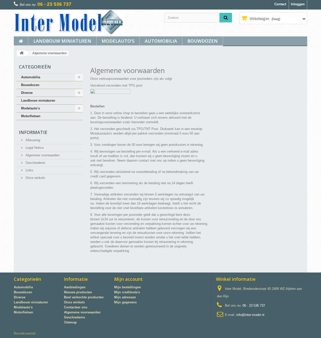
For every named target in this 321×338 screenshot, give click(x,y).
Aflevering (32, 140)
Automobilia (161, 41)
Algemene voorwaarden (42, 155)
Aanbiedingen (75, 287)
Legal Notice (34, 148)
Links (29, 170)
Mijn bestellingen (127, 287)
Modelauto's (118, 41)
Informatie (33, 132)
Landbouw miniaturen (62, 41)
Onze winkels (35, 178)
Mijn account (128, 279)
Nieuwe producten (78, 292)
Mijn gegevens (125, 302)
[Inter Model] (85, 22)
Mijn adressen (125, 297)
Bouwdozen (202, 41)
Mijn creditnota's (127, 292)
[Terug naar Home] (21, 53)
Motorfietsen (30, 116)
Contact (280, 4)
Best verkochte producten (84, 297)
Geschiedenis (35, 163)
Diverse (27, 93)
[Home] (21, 41)
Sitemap (70, 322)
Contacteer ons (75, 307)
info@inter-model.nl (250, 315)
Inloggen (298, 4)
